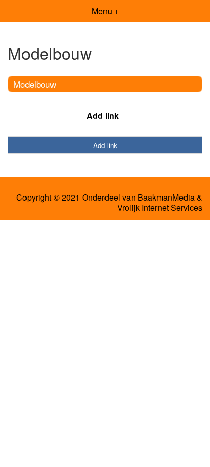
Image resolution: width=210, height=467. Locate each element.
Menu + (105, 11)
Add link (103, 115)
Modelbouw (34, 84)
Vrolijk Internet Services (159, 208)
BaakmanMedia (166, 197)
